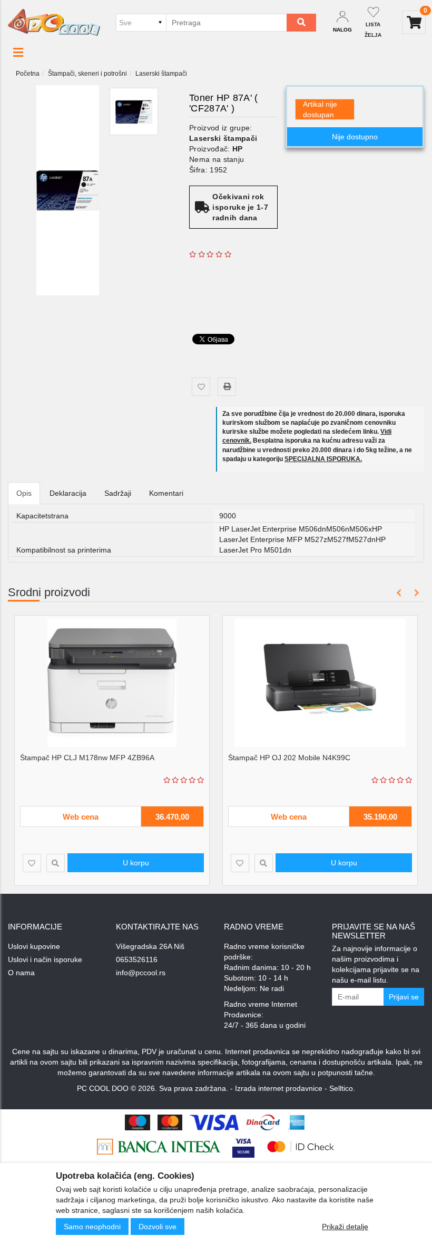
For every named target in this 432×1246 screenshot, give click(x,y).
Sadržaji (117, 493)
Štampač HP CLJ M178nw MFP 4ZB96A (87, 757)
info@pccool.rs (140, 972)
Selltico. (342, 1088)
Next (414, 592)
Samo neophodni (92, 1226)
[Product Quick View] (55, 863)
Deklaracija (68, 493)
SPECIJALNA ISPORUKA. (323, 459)
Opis (24, 493)
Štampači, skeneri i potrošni (87, 73)
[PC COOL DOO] (54, 22)
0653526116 (137, 959)
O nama (21, 972)
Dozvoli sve (157, 1226)
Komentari (166, 493)
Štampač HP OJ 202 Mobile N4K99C (289, 757)
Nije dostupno (355, 136)
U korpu (136, 863)
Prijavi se (404, 997)
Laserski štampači (161, 73)
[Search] (301, 23)
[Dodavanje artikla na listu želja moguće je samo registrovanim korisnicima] (201, 386)
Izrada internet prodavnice (278, 1088)
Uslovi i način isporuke (45, 959)
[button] (18, 52)
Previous (399, 592)
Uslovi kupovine (34, 946)
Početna (28, 73)
